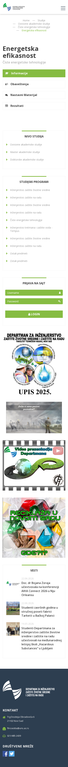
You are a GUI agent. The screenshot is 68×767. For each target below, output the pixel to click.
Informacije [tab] (19, 73)
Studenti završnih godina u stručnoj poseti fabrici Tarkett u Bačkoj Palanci (39, 612)
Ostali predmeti (18, 253)
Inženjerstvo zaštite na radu (25, 197)
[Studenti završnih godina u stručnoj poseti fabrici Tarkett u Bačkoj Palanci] (13, 608)
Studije (41, 20)
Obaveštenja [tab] (19, 84)
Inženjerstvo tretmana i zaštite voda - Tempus (31, 229)
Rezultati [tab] (17, 106)
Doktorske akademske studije (27, 159)
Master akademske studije (25, 152)
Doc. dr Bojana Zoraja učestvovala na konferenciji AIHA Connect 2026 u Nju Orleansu (40, 589)
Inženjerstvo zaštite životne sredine (30, 190)
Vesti (34, 570)
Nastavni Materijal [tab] (23, 95)
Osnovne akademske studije (34, 23)
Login (35, 314)
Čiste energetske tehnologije (34, 27)
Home (26, 20)
